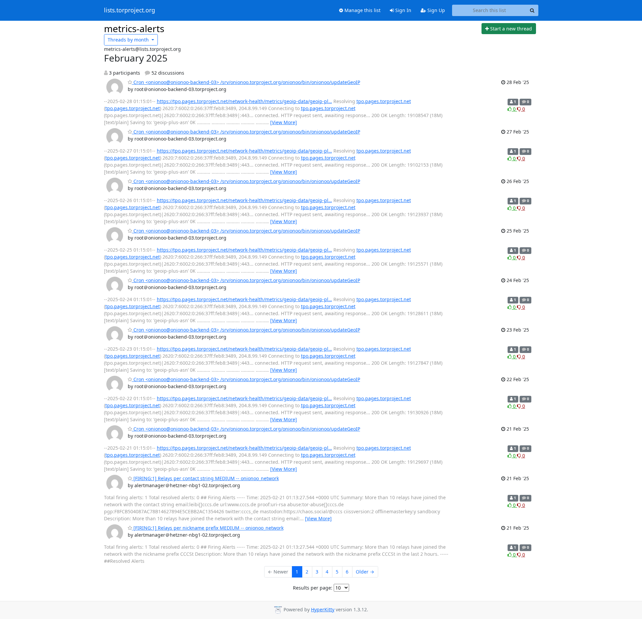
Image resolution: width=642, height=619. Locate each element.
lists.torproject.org (129, 10)
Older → (365, 571)
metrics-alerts (134, 28)
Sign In (402, 10)
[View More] (283, 122)
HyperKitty (322, 609)
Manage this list (362, 10)
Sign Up (435, 10)
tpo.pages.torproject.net (383, 101)
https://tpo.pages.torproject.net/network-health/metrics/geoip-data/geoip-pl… (244, 101)
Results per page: (312, 588)
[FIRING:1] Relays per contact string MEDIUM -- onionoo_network (205, 478)
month (129, 39)
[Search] (532, 10)
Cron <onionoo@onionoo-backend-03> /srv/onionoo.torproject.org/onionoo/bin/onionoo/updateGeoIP (246, 82)
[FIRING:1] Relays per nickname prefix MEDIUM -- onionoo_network (208, 528)
